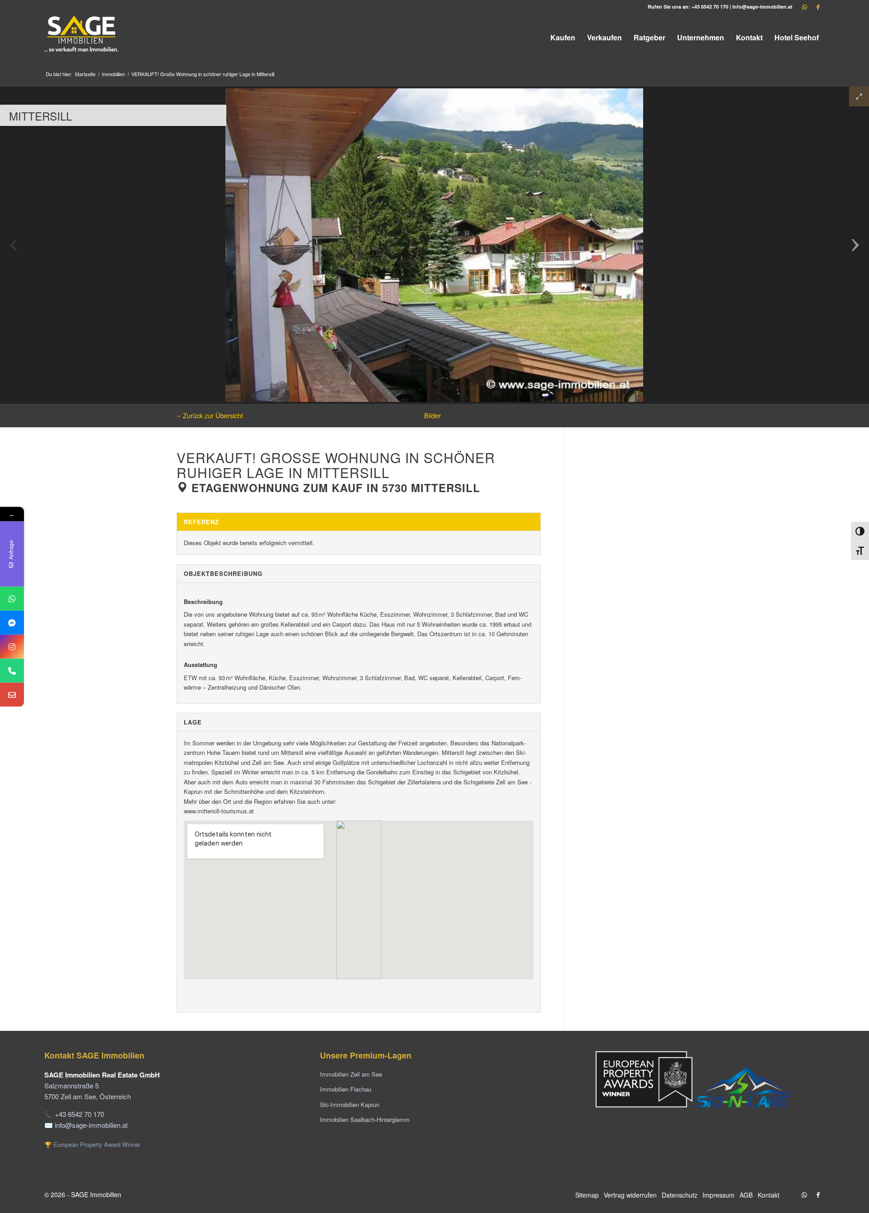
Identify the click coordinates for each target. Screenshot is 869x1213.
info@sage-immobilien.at (762, 6)
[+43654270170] (12, 598)
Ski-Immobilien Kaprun (349, 1104)
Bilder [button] (432, 415)
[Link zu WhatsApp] (804, 7)
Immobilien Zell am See (351, 1074)
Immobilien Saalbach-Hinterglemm (365, 1119)
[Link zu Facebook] (818, 7)
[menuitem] (562, 37)
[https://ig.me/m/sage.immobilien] (12, 646)
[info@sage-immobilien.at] (12, 694)
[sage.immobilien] (12, 622)
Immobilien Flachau (345, 1089)
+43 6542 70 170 (710, 6)
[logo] (81, 37)
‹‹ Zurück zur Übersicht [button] (210, 415)
